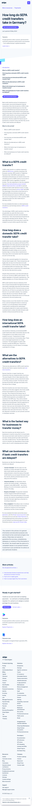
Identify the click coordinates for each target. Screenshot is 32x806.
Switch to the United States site (11, 802)
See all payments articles (9, 567)
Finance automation (22, 678)
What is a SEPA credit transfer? (11, 70)
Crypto (4, 682)
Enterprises (20, 665)
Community (5, 763)
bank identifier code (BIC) (14, 186)
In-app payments (21, 682)
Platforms (19, 689)
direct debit (20, 189)
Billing (3, 672)
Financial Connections (8, 689)
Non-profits (20, 711)
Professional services (22, 713)
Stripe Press (20, 763)
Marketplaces (20, 684)
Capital (4, 674)
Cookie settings (6, 779)
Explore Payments (7, 627)
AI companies (20, 693)
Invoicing (4, 693)
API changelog (21, 744)
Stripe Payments (22, 516)
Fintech (19, 697)
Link (3, 697)
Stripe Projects (21, 748)
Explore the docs (7, 643)
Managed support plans (8, 789)
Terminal (4, 716)
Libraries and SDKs (22, 746)
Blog (3, 761)
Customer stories (6, 758)
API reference (20, 740)
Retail (18, 718)
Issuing (4, 695)
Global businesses (22, 680)
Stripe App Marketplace (23, 726)
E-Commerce (20, 674)
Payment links (6, 701)
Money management (22, 687)
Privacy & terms (6, 769)
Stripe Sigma (5, 712)
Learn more (5, 46)
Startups (19, 668)
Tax (3, 714)
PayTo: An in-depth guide (11, 576)
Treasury (4, 718)
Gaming (19, 699)
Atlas (3, 668)
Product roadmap (21, 756)
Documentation (21, 738)
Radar (3, 708)
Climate (4, 678)
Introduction (5, 67)
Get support (5, 787)
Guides (4, 756)
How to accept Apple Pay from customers (15, 578)
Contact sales (16, 607)
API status (19, 742)
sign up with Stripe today (20, 522)
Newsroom (20, 761)
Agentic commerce (22, 670)
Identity (4, 691)
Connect (4, 680)
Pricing (4, 665)
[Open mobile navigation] (28, 2)
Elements (4, 687)
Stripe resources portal (19, 514)
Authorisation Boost (7, 670)
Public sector (20, 716)
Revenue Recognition (7, 710)
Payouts (4, 706)
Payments (18, 8)
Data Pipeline (5, 684)
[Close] (29, 799)
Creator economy (21, 695)
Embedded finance (22, 676)
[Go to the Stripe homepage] (4, 657)
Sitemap (4, 777)
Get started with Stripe (10, 27)
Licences (4, 775)
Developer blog (21, 750)
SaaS (18, 691)
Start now (6, 607)
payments (5, 514)
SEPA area (10, 171)
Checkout (4, 676)
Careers (19, 758)
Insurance (19, 705)
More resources (7, 8)
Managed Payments (7, 699)
